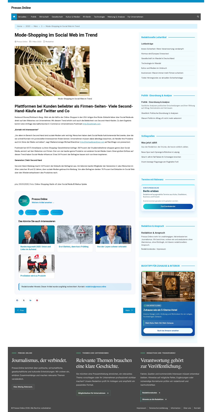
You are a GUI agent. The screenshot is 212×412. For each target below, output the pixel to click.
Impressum (161, 249)
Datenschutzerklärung (158, 408)
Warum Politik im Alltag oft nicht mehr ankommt (161, 118)
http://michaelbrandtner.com (92, 142)
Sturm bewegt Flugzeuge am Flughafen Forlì (159, 162)
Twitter (23, 300)
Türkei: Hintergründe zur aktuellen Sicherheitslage (162, 78)
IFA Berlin (87, 16)
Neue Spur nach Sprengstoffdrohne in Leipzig (160, 152)
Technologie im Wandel (151, 63)
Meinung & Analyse (116, 16)
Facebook (31, 212)
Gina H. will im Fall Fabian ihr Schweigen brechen (161, 157)
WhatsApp (56, 212)
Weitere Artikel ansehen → (43, 202)
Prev (22, 310)
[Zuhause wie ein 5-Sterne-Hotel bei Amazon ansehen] (168, 287)
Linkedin (30, 300)
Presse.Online (21, 8)
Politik (33, 16)
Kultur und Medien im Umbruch (154, 68)
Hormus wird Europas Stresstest (155, 53)
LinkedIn (43, 212)
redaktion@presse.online (96, 286)
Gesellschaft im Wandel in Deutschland (157, 58)
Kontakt (197, 408)
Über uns (187, 408)
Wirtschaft (44, 16)
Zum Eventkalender (168, 206)
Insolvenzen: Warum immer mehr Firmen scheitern (162, 73)
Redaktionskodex (148, 249)
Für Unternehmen (135, 16)
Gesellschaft (57, 16)
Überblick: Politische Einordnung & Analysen (159, 113)
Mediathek (50, 42)
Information (175, 408)
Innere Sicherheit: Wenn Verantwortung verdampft (162, 49)
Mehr (128, 310)
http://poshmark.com (91, 124)
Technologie (99, 16)
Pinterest (37, 300)
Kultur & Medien (73, 16)
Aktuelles (22, 16)
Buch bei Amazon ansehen (168, 331)
